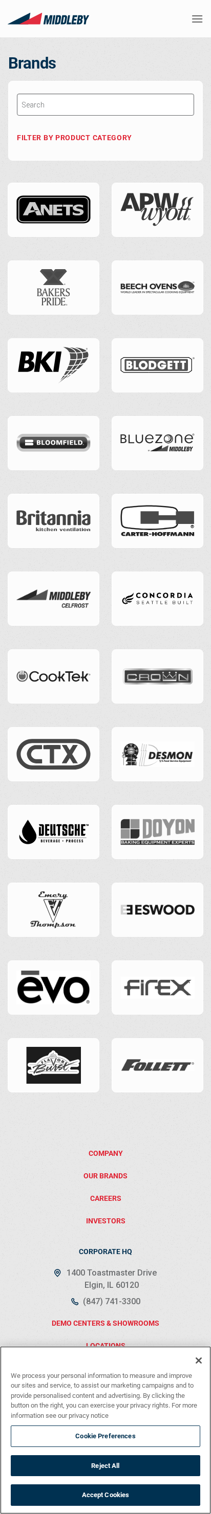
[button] (197, 18)
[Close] (198, 1360)
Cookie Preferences (105, 1436)
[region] (105, 1430)
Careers (105, 1198)
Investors (105, 1221)
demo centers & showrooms (105, 1323)
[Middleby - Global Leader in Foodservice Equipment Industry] (49, 18)
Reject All (105, 1465)
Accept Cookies (106, 1495)
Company (106, 1153)
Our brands (105, 1176)
